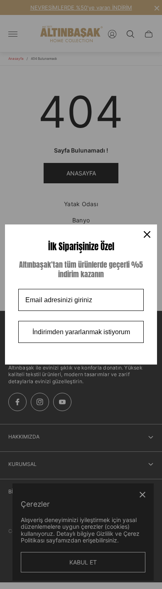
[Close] (147, 234)
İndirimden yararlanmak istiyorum (81, 331)
